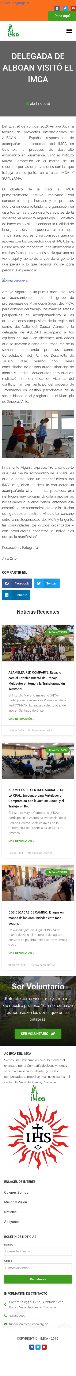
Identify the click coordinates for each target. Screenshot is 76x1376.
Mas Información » (21, 719)
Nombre (8, 1244)
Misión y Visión (15, 1202)
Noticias (10, 1212)
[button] (69, 30)
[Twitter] (65, 8)
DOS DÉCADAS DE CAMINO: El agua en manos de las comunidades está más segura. (36, 918)
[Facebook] (57, 8)
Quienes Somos (16, 1192)
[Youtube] (73, 8)
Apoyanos (11, 1222)
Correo (8, 1260)
